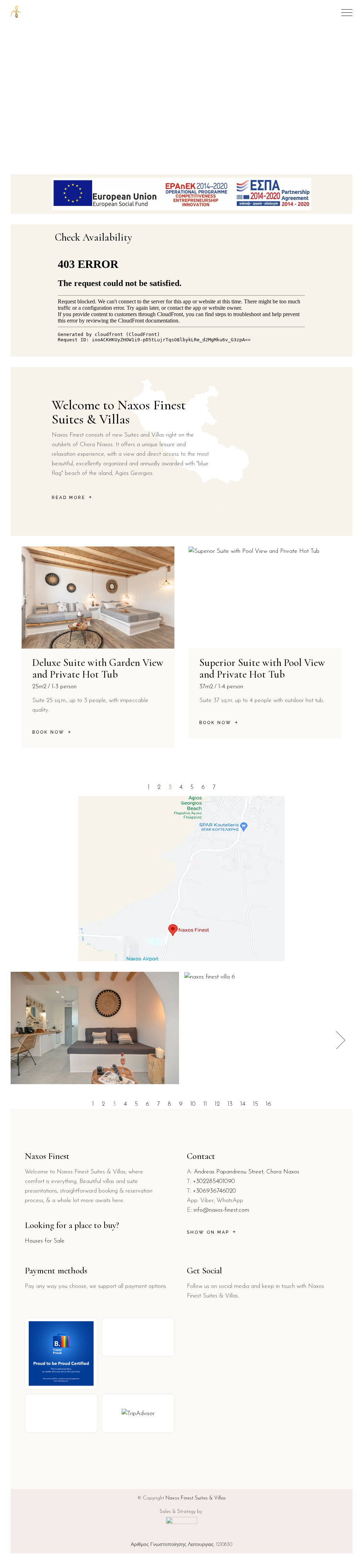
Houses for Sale (45, 1241)
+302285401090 (214, 1181)
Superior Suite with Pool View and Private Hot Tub (262, 668)
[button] (148, 787)
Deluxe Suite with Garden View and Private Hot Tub (97, 668)
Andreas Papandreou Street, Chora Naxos (246, 1172)
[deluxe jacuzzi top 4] (95, 1028)
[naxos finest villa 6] (209, 977)
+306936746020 (214, 1191)
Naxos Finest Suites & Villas (196, 1498)
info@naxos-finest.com (221, 1210)
